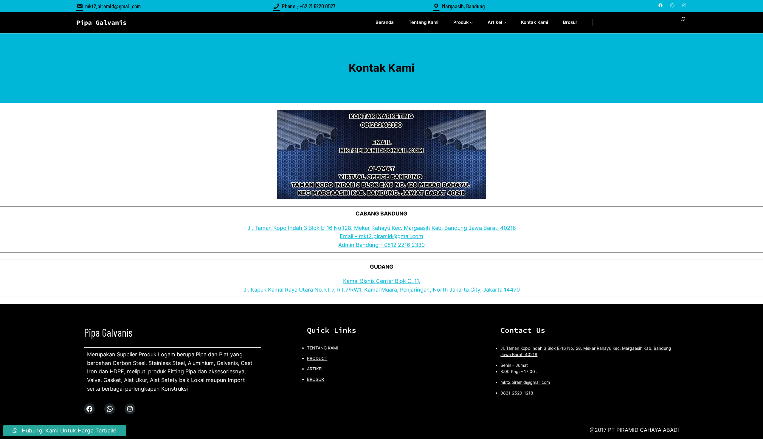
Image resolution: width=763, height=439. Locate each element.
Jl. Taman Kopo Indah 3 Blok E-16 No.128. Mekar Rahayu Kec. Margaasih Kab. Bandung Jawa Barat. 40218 (381, 228)
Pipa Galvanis (101, 22)
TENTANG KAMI (322, 347)
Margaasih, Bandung (463, 6)
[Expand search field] (683, 23)
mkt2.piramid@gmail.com (113, 6)
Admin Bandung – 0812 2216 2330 (381, 245)
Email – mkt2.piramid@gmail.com (381, 236)
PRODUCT (317, 358)
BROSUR (315, 379)
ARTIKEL (315, 368)
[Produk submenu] (471, 22)
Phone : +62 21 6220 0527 (308, 6)
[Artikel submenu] (504, 22)
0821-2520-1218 (516, 392)
